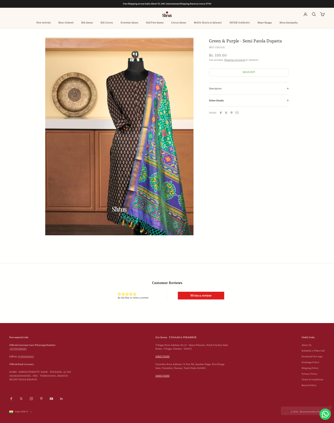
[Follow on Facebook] (11, 399)
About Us (306, 345)
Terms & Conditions (312, 379)
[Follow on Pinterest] (41, 399)
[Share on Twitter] (226, 112)
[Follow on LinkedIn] (61, 399)
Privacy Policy (309, 374)
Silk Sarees (87, 22)
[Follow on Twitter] (21, 399)
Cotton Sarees (178, 22)
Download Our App (312, 356)
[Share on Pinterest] (231, 112)
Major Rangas (264, 22)
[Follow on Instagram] (31, 399)
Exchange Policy (310, 362)
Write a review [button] (201, 295)
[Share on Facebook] (220, 112)
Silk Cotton (107, 22)
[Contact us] (325, 414)
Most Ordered (65, 22)
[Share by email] (237, 112)
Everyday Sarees (129, 22)
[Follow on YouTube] (51, 399)
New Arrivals (43, 22)
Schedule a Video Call (313, 350)
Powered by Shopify (315, 411)
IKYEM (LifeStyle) (239, 22)
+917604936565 (17, 348)
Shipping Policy (310, 368)
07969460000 (26, 356)
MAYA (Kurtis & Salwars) (208, 22)
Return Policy (309, 385)
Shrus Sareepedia (288, 22)
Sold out (249, 72)
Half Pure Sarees (155, 22)
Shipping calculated (234, 59)
